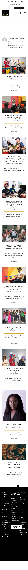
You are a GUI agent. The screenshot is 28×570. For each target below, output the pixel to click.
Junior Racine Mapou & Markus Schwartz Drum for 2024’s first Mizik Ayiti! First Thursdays (14, 203)
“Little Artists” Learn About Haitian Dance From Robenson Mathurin (14, 117)
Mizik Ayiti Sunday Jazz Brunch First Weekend (14, 463)
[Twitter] (5, 534)
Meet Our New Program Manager (14, 425)
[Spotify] (8, 536)
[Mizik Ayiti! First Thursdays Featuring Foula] (14, 357)
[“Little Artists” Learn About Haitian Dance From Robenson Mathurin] (14, 104)
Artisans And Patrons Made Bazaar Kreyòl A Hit (14, 246)
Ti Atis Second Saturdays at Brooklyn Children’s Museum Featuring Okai (14, 288)
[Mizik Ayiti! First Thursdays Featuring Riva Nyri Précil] (14, 316)
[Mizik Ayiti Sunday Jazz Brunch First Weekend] (14, 452)
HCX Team (19, 427)
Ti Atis (18, 120)
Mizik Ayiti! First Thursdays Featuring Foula (14, 369)
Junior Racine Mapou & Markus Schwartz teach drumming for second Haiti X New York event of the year (14, 159)
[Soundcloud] (5, 536)
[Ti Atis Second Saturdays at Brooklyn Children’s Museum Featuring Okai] (14, 275)
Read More (14, 90)
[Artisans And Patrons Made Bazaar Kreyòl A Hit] (14, 233)
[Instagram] (8, 534)
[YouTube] (3, 536)
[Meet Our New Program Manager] (14, 405)
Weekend (18, 467)
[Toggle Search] (20, 13)
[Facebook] (3, 534)
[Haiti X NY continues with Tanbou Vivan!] (14, 65)
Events (17, 79)
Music (20, 79)
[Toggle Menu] (25, 13)
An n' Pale (16, 207)
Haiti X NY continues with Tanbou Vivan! (14, 77)
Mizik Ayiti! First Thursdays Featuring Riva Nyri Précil (14, 328)
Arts (17, 248)
